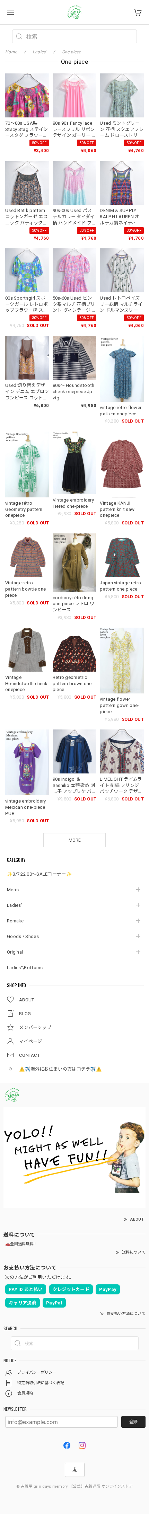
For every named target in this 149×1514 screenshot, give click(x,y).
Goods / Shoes (23, 936)
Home (11, 52)
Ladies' (14, 905)
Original (15, 952)
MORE (75, 840)
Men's (13, 889)
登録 (133, 1421)
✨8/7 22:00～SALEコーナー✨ (39, 874)
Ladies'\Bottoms (25, 967)
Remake (15, 920)
